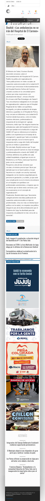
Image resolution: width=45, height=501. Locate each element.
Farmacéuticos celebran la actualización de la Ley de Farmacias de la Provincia (21, 252)
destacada (20, 221)
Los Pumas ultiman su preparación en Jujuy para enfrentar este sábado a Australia (23, 460)
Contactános (9, 498)
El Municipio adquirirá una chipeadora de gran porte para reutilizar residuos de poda (22, 452)
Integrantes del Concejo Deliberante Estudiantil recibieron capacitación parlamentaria (22, 444)
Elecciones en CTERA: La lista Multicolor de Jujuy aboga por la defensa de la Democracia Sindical (22, 245)
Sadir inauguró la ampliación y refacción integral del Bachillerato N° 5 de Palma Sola (22, 239)
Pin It (8, 42)
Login (31, 259)
